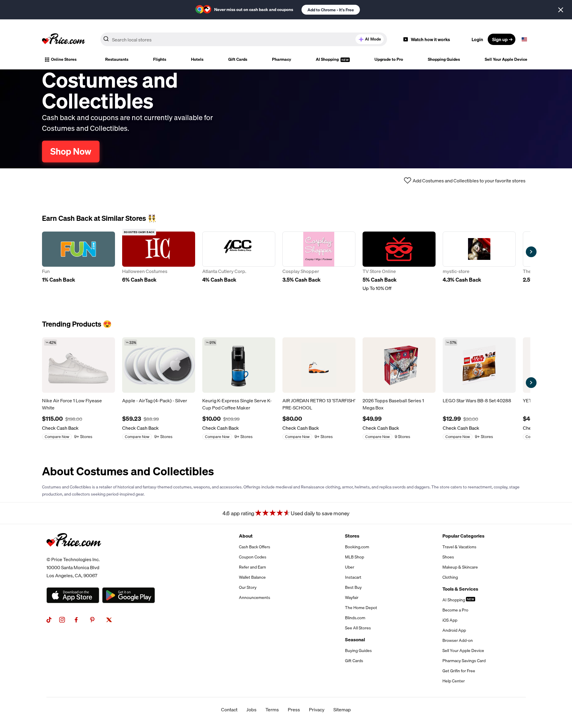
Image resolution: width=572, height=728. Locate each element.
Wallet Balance (252, 577)
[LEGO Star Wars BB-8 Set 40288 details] (479, 365)
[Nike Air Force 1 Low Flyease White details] (78, 365)
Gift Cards (237, 59)
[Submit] (106, 40)
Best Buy (353, 587)
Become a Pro (455, 610)
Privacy (316, 709)
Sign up (500, 39)
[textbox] (524, 39)
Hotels (197, 59)
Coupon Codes (252, 557)
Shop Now (70, 151)
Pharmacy (281, 59)
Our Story (248, 587)
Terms (272, 709)
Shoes (448, 557)
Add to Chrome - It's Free (330, 10)
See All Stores (358, 628)
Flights (159, 59)
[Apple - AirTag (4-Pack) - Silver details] (158, 365)
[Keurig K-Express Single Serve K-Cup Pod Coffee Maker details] (238, 365)
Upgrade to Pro (388, 59)
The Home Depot (361, 607)
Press (294, 709)
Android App (454, 630)
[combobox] (244, 39)
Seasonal (355, 639)
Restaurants (116, 59)
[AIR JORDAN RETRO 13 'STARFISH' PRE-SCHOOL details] (318, 365)
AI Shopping (328, 59)
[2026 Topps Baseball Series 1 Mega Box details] (399, 365)
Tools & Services (460, 589)
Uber (349, 567)
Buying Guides (358, 650)
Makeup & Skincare (460, 567)
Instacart (353, 577)
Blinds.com (355, 617)
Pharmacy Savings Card (464, 660)
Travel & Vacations (459, 547)
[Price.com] (73, 553)
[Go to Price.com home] (63, 39)
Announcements (254, 597)
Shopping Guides (444, 59)
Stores (352, 535)
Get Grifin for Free (458, 671)
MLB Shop (354, 557)
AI (373, 39)
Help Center (453, 681)
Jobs (251, 709)
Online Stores (64, 59)
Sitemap (342, 709)
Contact (229, 709)
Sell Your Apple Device (506, 59)
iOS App (449, 620)
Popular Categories (463, 535)
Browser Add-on (457, 640)
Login (477, 39)
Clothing (450, 577)
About (246, 535)
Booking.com (357, 547)
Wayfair (351, 597)
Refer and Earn (252, 567)
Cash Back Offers (254, 547)
